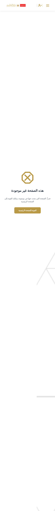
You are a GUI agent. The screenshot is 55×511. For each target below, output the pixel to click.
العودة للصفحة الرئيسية (27, 210)
